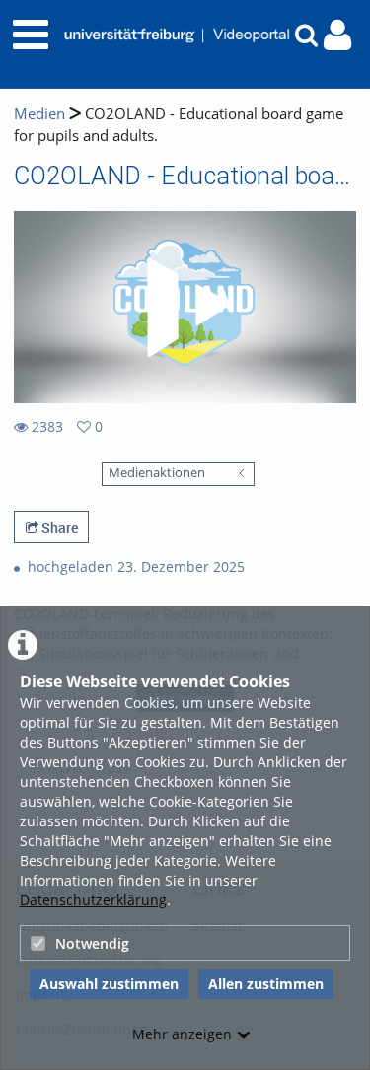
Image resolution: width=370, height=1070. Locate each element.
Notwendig (92, 943)
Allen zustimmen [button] (266, 983)
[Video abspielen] (185, 307)
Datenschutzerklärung (93, 900)
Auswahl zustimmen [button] (109, 983)
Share (58, 527)
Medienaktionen (157, 472)
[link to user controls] (337, 35)
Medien (39, 114)
